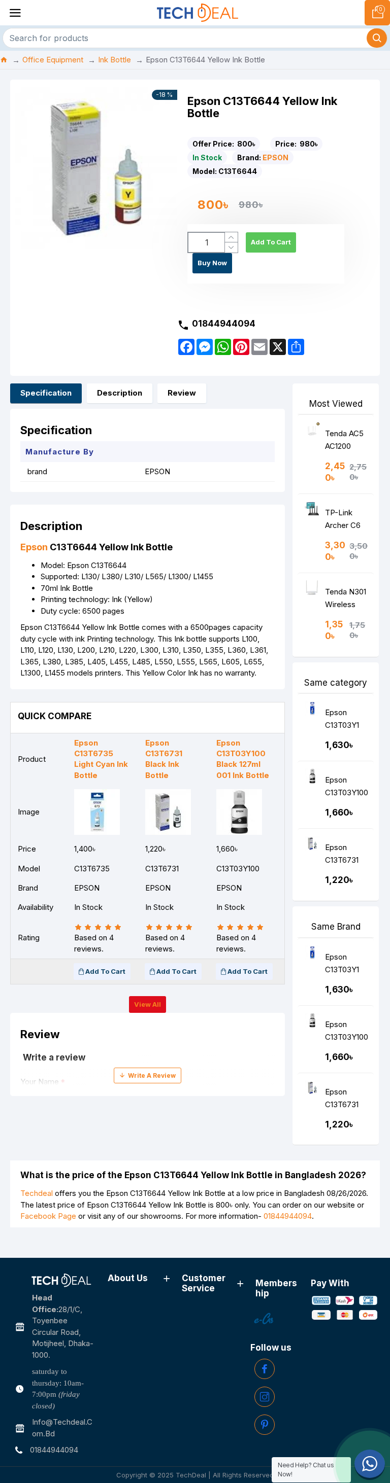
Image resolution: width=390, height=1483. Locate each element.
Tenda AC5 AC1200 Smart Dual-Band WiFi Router (345, 442)
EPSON (275, 157)
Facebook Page (48, 1216)
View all (147, 1004)
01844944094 (288, 1216)
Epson (34, 547)
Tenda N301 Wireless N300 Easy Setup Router (345, 600)
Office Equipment (52, 59)
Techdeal (36, 1193)
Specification (46, 393)
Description (119, 393)
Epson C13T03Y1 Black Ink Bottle (342, 721)
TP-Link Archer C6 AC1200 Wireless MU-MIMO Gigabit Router (344, 521)
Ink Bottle (114, 59)
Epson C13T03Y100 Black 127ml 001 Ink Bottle (346, 788)
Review (182, 393)
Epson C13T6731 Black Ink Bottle (342, 855)
